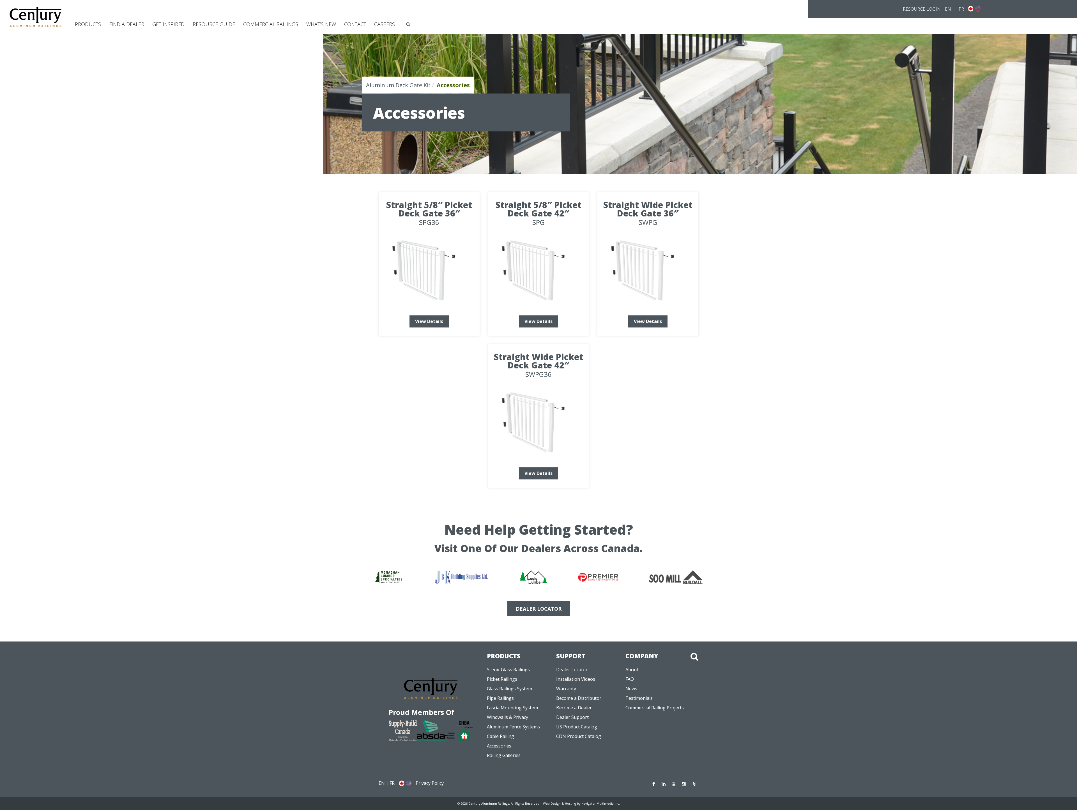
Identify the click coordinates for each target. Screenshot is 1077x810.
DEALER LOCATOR (538, 608)
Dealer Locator (572, 669)
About (631, 669)
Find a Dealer (126, 24)
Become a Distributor (578, 698)
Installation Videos (575, 679)
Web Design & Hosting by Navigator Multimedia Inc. (581, 803)
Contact (355, 24)
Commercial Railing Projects (654, 708)
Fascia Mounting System (512, 708)
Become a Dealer (574, 708)
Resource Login (922, 9)
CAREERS (384, 24)
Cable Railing (500, 736)
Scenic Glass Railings (508, 669)
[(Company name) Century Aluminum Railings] (35, 17)
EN (948, 9)
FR (961, 9)
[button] (408, 24)
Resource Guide (214, 24)
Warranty (566, 689)
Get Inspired (168, 24)
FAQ (629, 679)
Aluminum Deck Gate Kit (398, 85)
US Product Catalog (576, 727)
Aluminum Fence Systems (513, 727)
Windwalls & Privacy (507, 717)
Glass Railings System (509, 689)
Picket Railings (502, 679)
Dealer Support (572, 717)
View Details (429, 321)
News (631, 689)
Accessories (499, 746)
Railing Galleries (504, 755)
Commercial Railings (270, 24)
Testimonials (639, 698)
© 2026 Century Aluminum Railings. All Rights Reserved (498, 803)
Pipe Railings (500, 698)
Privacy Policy (430, 783)
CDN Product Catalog (578, 736)
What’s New (321, 24)
